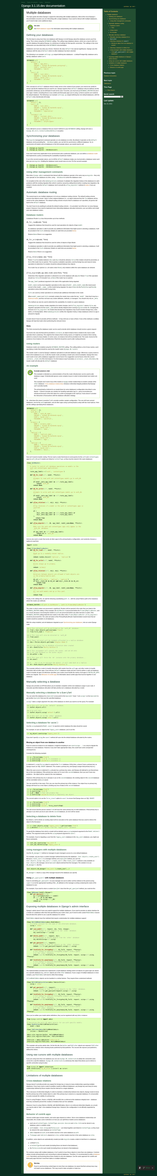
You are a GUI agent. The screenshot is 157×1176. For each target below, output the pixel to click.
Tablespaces (107, 83)
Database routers (115, 25)
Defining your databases (115, 16)
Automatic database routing (116, 23)
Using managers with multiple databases (121, 50)
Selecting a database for (119, 41)
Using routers (114, 30)
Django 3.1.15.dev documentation (43, 5)
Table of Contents (111, 11)
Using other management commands (120, 21)
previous (126, 6)
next (133, 6)
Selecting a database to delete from (120, 47)
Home (23, 2)
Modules (47, 2)
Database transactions (110, 76)
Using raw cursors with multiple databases (120, 61)
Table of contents (32, 2)
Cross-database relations (117, 65)
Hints (112, 27)
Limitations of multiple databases (118, 63)
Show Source (111, 90)
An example (113, 32)
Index (41, 2)
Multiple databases (112, 14)
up (130, 6)
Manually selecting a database (117, 35)
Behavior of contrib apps (117, 67)
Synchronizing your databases (117, 18)
